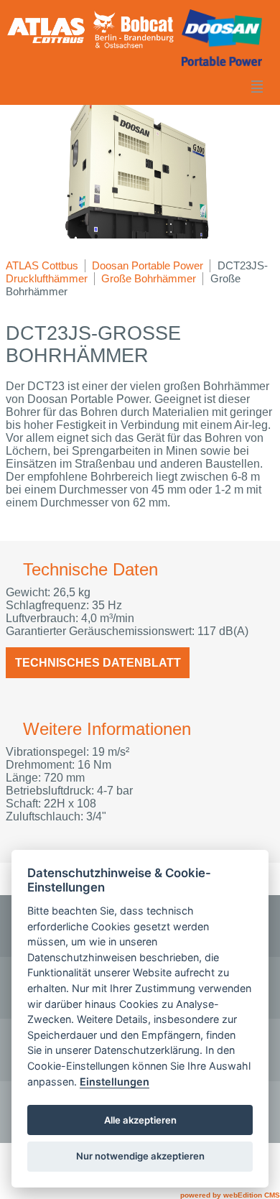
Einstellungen (114, 1081)
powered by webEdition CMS (230, 1195)
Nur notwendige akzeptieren (140, 1156)
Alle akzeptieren (140, 1120)
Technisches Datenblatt (98, 663)
